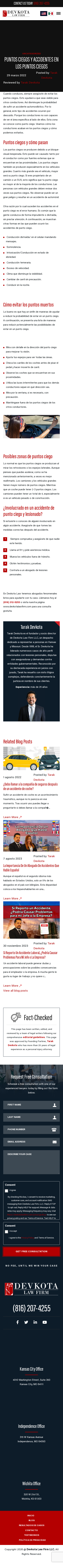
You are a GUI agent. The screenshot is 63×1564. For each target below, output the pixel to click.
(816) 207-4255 (41, 4)
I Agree (12, 1190)
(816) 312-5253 (11, 602)
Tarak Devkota (30, 82)
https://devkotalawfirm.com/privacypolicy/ (27, 1215)
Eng (43, 13)
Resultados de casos (31, 1525)
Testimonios (31, 1535)
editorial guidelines (34, 1037)
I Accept (13, 1231)
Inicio (30, 1516)
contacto (31, 1530)
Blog (32, 1520)
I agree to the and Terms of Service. (31, 1238)
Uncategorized (31, 54)
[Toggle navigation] (58, 13)
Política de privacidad (32, 1540)
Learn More (11, 817)
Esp (50, 13)
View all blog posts (15, 990)
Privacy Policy (27, 1238)
